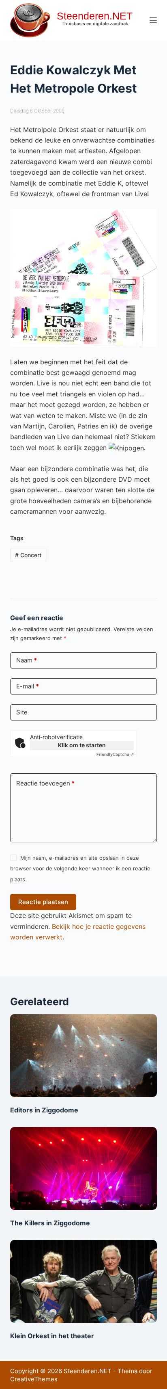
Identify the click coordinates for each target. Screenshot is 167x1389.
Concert (28, 555)
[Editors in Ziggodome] (83, 1055)
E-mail (27, 686)
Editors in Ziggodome (44, 1110)
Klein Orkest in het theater (52, 1336)
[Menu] (153, 20)
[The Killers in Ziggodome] (83, 1168)
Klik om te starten (82, 745)
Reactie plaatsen (43, 902)
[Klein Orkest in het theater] (83, 1281)
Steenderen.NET (95, 16)
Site (22, 712)
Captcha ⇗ (115, 754)
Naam (26, 660)
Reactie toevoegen (45, 783)
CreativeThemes (34, 1379)
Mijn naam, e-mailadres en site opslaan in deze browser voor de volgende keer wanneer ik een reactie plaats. (80, 869)
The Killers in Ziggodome (50, 1223)
